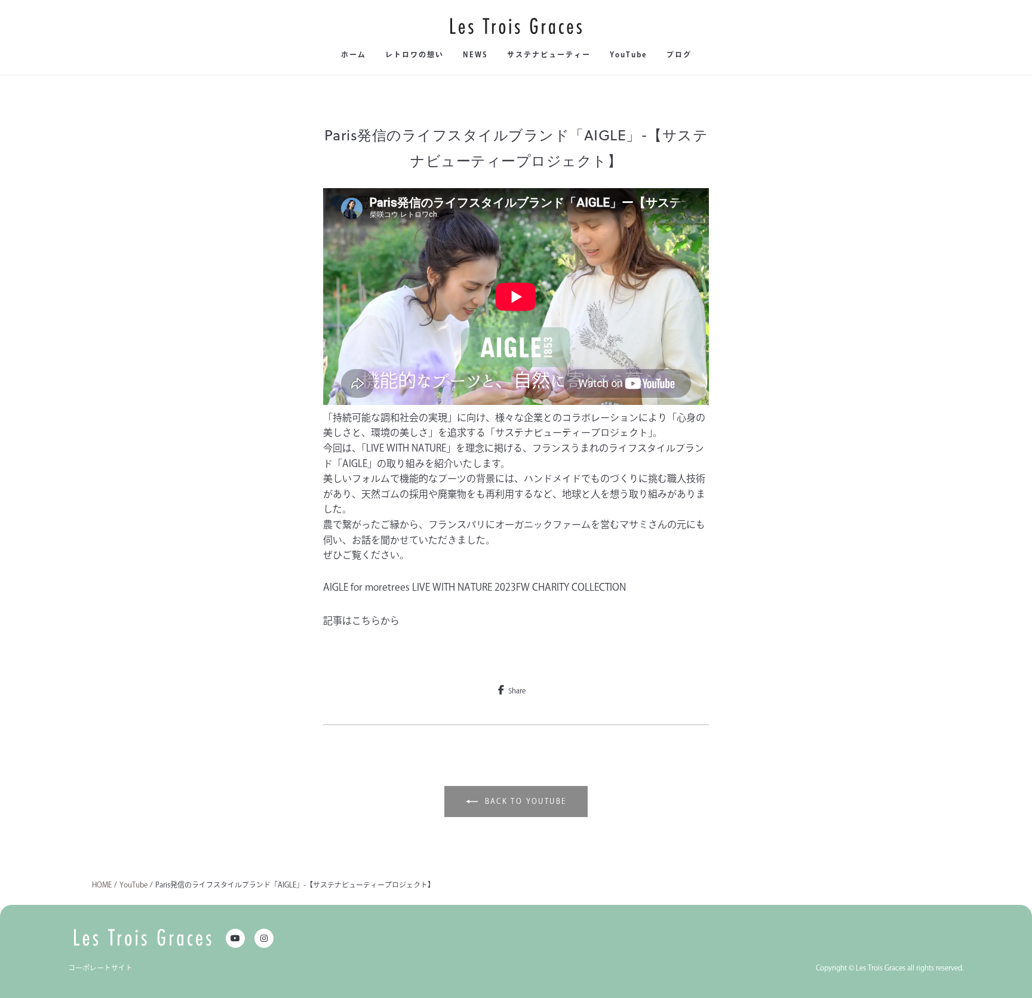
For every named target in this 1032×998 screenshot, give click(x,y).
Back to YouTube (526, 800)
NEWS (475, 54)
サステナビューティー (549, 54)
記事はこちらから (361, 620)
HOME (102, 884)
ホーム (353, 54)
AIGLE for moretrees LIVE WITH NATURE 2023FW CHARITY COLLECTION (474, 587)
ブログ (679, 54)
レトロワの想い (414, 54)
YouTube (628, 54)
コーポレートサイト (100, 967)
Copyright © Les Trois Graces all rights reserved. (890, 967)
